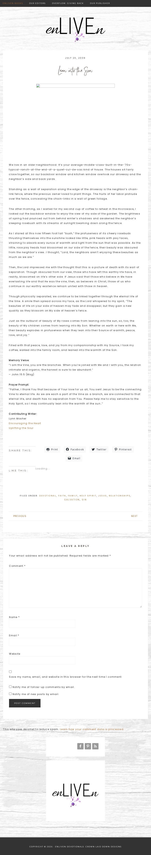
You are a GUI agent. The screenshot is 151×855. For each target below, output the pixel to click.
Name (14, 617)
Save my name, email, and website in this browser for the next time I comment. (65, 676)
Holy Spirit (88, 495)
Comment (17, 566)
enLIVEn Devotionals (75, 30)
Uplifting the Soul (21, 428)
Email (14, 635)
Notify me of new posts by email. (36, 694)
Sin (84, 499)
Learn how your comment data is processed (91, 729)
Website (14, 653)
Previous (19, 516)
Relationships (120, 495)
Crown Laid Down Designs (104, 847)
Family (73, 495)
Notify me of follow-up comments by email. (44, 687)
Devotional (47, 495)
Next (134, 516)
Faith (62, 495)
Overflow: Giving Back (68, 3)
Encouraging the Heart (25, 423)
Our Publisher (100, 3)
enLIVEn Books (13, 3)
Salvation (72, 499)
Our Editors (37, 3)
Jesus (102, 495)
